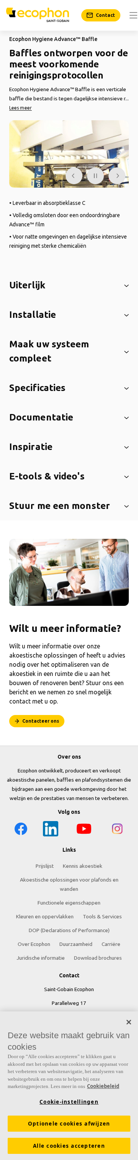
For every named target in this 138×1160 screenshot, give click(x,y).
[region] (69, 1085)
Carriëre (111, 944)
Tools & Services (102, 916)
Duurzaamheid (75, 944)
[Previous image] (74, 175)
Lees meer (20, 107)
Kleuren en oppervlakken (45, 916)
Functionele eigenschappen (69, 903)
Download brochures (98, 958)
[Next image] (116, 175)
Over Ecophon (34, 944)
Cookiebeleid (103, 1086)
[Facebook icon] (20, 830)
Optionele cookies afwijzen (69, 1123)
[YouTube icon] (83, 830)
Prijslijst (45, 866)
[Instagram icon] (117, 830)
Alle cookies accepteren (69, 1145)
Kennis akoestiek (82, 866)
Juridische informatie (40, 958)
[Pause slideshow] (95, 175)
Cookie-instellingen (69, 1101)
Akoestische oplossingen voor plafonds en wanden (69, 884)
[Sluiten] (128, 1022)
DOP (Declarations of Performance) (69, 930)
